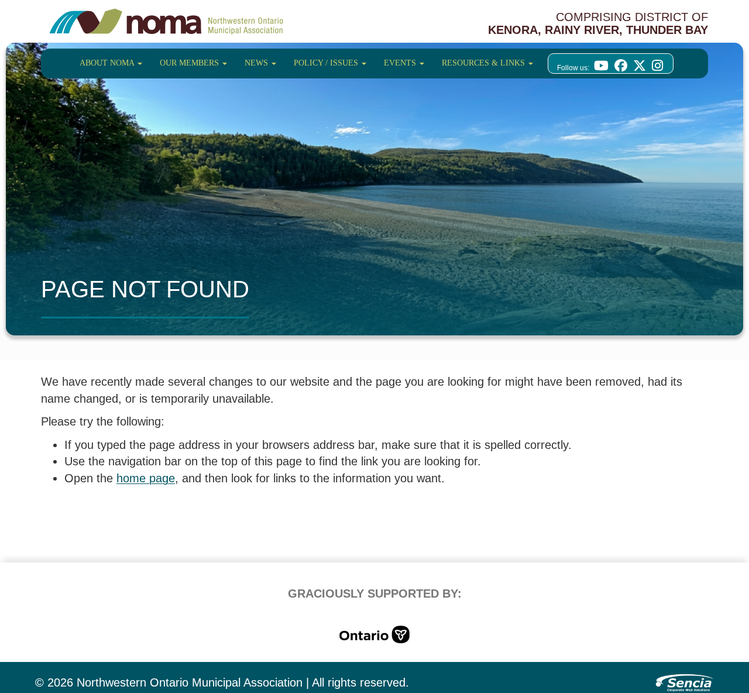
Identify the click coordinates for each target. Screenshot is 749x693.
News (257, 63)
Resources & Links (484, 63)
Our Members (190, 63)
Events (401, 63)
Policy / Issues (327, 63)
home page (145, 478)
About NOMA (108, 63)
